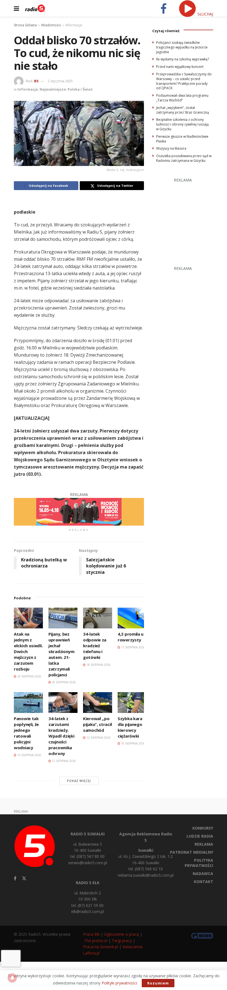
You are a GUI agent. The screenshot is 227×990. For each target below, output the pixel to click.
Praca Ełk (91, 934)
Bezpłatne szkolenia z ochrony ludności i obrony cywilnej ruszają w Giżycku (182, 124)
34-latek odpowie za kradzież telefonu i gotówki (94, 645)
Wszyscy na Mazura (171, 148)
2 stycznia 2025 (60, 80)
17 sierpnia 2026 (132, 647)
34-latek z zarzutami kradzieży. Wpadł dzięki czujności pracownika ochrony (61, 736)
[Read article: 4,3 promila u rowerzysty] (132, 618)
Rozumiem (158, 983)
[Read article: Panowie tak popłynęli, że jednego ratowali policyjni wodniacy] (28, 702)
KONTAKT (203, 881)
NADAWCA (203, 873)
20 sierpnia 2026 (28, 676)
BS (36, 80)
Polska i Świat (80, 89)
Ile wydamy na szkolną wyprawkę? (182, 59)
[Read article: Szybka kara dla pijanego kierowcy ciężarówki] (132, 702)
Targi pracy (122, 940)
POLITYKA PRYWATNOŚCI (199, 863)
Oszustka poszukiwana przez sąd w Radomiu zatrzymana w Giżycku (183, 158)
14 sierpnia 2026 (28, 755)
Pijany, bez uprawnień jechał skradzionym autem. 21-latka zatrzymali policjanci (61, 654)
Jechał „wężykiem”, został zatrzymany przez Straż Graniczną (182, 110)
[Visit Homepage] (35, 8)
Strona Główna (25, 25)
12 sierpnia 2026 (63, 761)
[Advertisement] (189, 217)
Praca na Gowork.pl (100, 946)
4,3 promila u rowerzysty (130, 637)
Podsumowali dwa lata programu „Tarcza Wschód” (182, 98)
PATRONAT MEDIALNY (191, 852)
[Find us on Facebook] (15, 878)
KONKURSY (202, 828)
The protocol (95, 940)
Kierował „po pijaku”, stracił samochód (97, 724)
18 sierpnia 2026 (98, 665)
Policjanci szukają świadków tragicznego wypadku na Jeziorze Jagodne (182, 47)
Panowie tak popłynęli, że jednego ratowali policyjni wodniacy (26, 733)
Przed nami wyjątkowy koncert (179, 66)
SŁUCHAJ (204, 14)
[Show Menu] (16, 8)
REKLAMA (204, 844)
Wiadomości (51, 25)
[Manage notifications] (12, 977)
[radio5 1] (79, 511)
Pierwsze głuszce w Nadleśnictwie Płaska (182, 139)
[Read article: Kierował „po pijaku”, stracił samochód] (97, 702)
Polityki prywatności (119, 983)
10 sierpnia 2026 (132, 743)
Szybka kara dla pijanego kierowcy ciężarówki (130, 727)
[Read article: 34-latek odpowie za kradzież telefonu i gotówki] (97, 618)
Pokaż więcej (79, 781)
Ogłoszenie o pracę (121, 934)
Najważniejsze (53, 89)
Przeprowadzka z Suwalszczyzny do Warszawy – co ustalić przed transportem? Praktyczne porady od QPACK (184, 81)
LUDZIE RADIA (200, 836)
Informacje (73, 25)
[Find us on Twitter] (24, 878)
